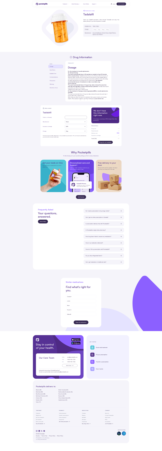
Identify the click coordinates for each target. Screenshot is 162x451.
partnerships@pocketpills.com (61, 372)
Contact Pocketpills (109, 415)
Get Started (81, 197)
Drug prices (61, 419)
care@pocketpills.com (72, 357)
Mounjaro (84, 419)
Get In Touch (68, 365)
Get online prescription (63, 421)
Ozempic (84, 413)
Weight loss (38, 415)
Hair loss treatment (40, 417)
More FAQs (43, 221)
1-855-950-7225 (71, 359)
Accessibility (107, 421)
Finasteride (84, 421)
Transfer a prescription (64, 415)
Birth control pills (39, 421)
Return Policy (60, 435)
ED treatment (39, 419)
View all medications (81, 322)
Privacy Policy (52, 435)
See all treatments (39, 423)
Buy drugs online (85, 423)
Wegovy (83, 415)
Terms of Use (44, 435)
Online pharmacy (62, 413)
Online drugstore (62, 417)
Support (94, 3)
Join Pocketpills (121, 3)
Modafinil (84, 417)
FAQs (106, 419)
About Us (107, 413)
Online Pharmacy (75, 3)
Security (38, 435)
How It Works (86, 3)
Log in (114, 4)
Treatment (65, 3)
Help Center (107, 417)
